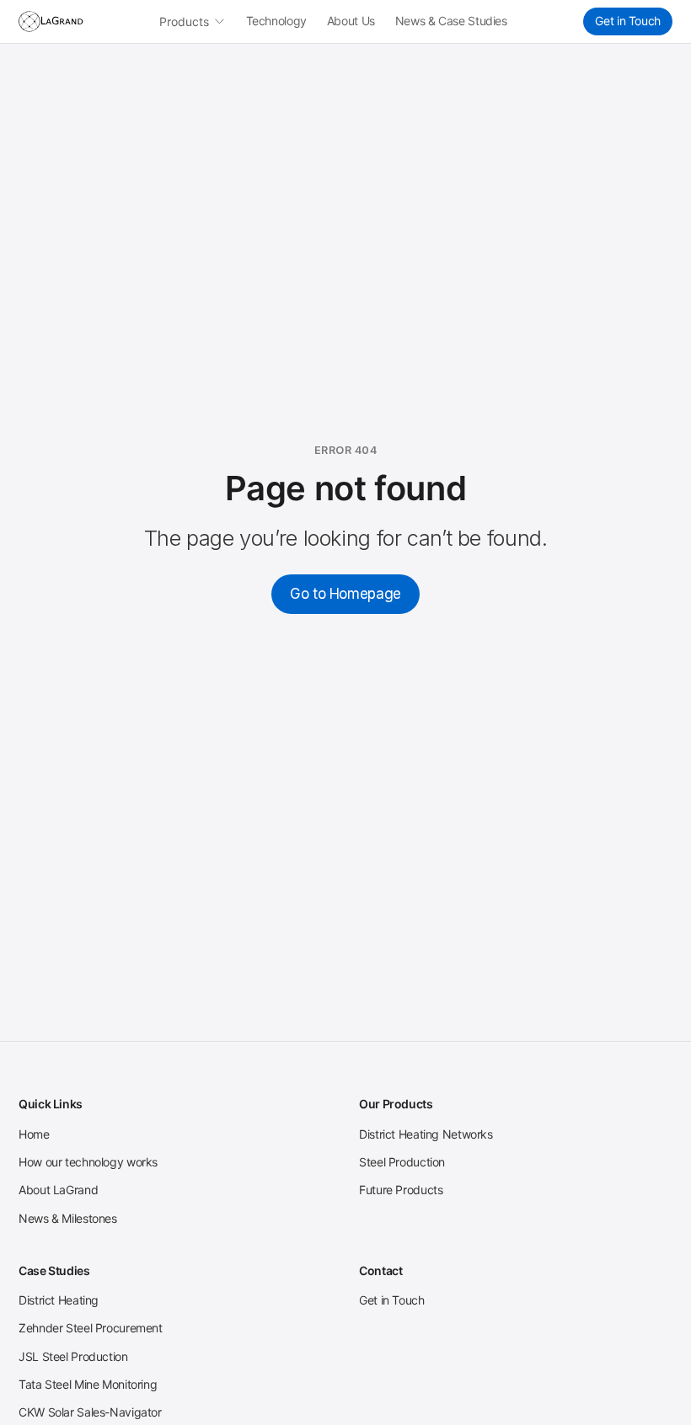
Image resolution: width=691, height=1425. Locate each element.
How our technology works (88, 1162)
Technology (276, 20)
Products (184, 21)
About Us (351, 20)
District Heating (59, 1300)
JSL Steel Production (73, 1356)
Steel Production (402, 1162)
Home (34, 1134)
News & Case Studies (451, 20)
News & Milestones (68, 1218)
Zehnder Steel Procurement (91, 1328)
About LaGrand (58, 1189)
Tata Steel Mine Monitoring (88, 1384)
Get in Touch (628, 20)
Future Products (400, 1189)
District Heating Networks (426, 1134)
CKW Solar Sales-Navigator (90, 1412)
